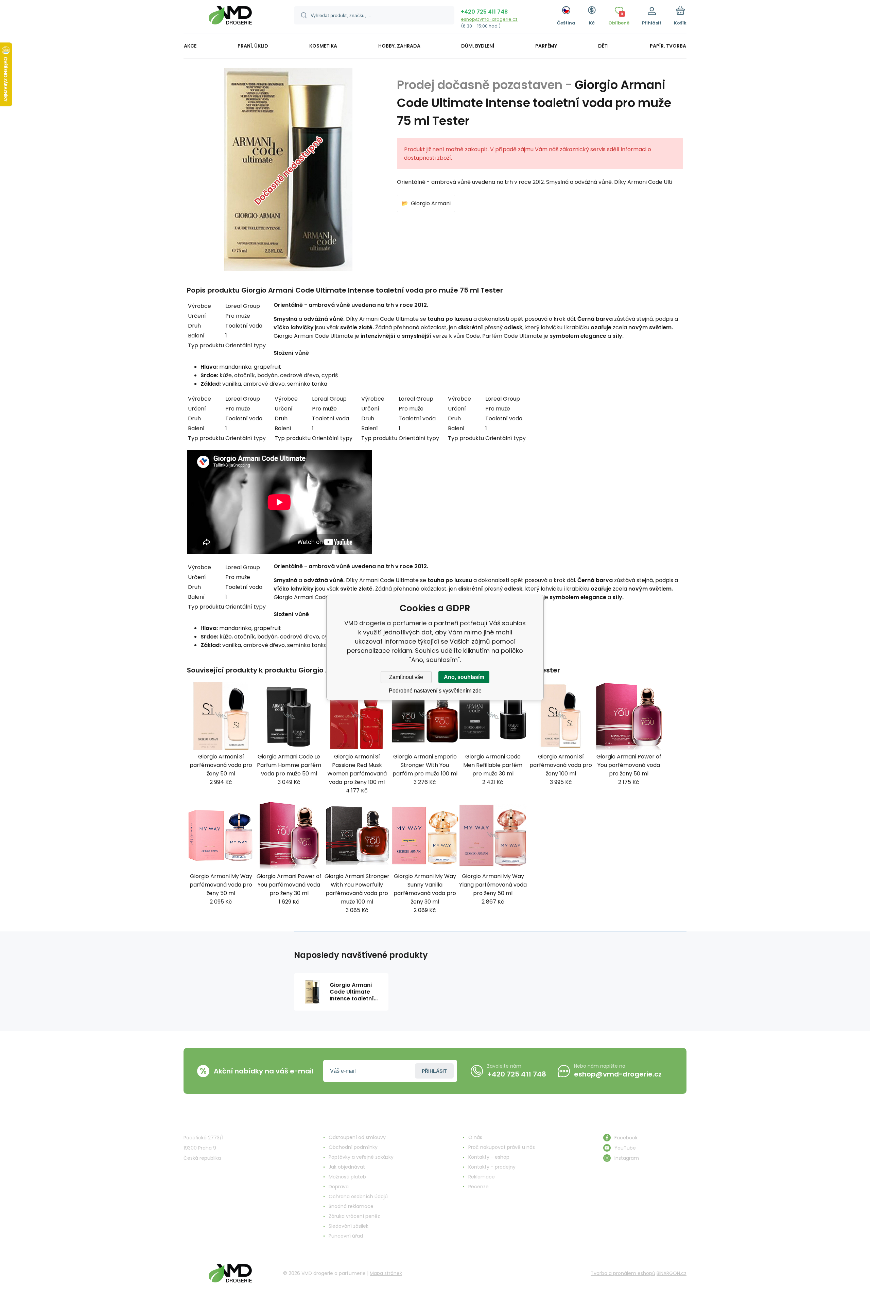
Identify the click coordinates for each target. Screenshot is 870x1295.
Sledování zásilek (348, 1226)
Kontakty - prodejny (492, 1166)
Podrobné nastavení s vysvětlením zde (435, 691)
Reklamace (481, 1176)
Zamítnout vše (406, 677)
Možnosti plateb (347, 1176)
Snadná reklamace (351, 1206)
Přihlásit (434, 1071)
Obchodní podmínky (353, 1147)
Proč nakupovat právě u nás (501, 1147)
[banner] (230, 18)
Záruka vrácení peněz (354, 1216)
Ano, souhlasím (464, 677)
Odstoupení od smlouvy (357, 1137)
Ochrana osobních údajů (358, 1196)
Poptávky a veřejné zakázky (361, 1157)
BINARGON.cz (671, 1273)
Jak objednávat (347, 1166)
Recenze (478, 1186)
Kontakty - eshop (488, 1157)
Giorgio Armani (431, 203)
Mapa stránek (386, 1273)
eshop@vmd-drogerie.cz (489, 19)
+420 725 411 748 (484, 12)
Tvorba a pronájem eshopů (623, 1273)
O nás (475, 1137)
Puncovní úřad (346, 1235)
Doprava (339, 1186)
